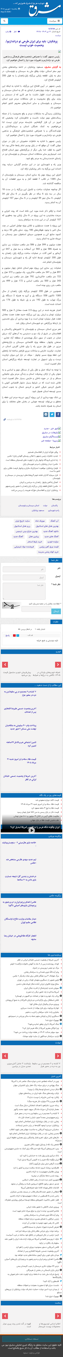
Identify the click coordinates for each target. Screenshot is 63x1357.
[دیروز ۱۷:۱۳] (49, 747)
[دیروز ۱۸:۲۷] (49, 730)
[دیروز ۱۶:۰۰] (49, 941)
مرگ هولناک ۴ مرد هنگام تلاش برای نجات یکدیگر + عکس (36, 975)
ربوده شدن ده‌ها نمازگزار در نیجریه (45, 1175)
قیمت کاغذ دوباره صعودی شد (47, 800)
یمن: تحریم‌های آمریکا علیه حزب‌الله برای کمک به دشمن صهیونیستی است (33, 1150)
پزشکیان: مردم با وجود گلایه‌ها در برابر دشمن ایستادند (37, 1125)
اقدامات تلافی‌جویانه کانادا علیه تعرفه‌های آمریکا (40, 1187)
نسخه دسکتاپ (31, 1339)
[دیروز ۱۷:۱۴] (49, 847)
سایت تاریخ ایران (22, 521)
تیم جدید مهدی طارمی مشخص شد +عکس (21, 861)
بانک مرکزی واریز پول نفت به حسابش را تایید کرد (39, 1155)
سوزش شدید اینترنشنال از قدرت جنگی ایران (41, 988)
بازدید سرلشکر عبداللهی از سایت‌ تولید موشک (41, 1036)
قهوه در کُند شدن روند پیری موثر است (17, 1325)
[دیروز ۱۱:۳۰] (49, 881)
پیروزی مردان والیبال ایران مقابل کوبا (44, 1004)
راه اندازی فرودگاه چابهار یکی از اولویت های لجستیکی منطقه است (32, 460)
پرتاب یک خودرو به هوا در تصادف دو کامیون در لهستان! (37, 996)
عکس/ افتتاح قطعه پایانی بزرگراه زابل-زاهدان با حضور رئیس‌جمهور (31, 486)
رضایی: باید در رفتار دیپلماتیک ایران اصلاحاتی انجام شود (37, 1121)
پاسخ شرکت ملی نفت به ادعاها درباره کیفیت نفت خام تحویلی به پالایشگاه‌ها (35, 1276)
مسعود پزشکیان (38, 510)
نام (59, 568)
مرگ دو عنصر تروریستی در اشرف (45, 968)
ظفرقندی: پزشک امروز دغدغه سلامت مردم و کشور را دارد (36, 1167)
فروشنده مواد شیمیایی (24, 546)
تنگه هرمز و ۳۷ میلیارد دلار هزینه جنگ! (43, 1101)
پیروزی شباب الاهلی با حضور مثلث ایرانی (42, 1206)
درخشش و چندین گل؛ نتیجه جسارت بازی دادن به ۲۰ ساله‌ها (20, 878)
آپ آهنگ (54, 521)
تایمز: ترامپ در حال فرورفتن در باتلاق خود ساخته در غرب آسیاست (32, 1235)
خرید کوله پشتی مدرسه (48, 552)
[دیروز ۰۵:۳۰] (17, 1314)
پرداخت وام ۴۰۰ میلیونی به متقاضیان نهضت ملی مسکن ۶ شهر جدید (20, 727)
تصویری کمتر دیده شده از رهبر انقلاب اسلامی (40, 1179)
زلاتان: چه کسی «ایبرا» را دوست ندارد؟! (43, 1097)
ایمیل (57, 576)
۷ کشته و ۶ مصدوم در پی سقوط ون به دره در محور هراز (20, 693)
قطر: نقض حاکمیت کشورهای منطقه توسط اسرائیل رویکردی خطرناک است (33, 1201)
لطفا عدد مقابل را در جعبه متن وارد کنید (45, 603)
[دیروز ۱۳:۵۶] (49, 764)
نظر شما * (55, 584)
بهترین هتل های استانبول (47, 526)
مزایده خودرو (53, 541)
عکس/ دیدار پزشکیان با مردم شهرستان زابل (40, 464)
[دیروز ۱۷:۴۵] (17, 1053)
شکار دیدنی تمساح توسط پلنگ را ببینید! (43, 1089)
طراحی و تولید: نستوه (31, 1352)
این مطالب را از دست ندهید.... (47, 685)
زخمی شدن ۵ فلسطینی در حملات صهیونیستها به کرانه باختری (34, 1195)
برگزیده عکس (55, 895)
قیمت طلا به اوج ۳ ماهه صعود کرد (45, 808)
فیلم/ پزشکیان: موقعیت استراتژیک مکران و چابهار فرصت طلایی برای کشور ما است (32, 470)
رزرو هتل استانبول (22, 526)
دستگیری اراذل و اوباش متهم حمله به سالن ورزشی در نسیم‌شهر (33, 1016)
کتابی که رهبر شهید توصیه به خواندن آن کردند (40, 1223)
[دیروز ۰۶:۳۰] (46, 1314)
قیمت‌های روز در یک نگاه (50, 795)
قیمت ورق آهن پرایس (48, 546)
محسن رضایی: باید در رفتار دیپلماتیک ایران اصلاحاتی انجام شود (34, 1133)
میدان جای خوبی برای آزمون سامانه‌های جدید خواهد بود (37, 1255)
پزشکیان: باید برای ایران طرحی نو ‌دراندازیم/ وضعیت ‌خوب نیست (32, 43)
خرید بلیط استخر (34, 541)
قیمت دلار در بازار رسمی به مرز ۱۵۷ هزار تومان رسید (38, 812)
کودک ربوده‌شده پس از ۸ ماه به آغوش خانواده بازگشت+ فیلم (34, 963)
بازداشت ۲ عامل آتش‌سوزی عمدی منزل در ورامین (19, 1065)
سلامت (58, 1303)
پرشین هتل (34, 536)
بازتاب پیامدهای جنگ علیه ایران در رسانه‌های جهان (39, 1093)
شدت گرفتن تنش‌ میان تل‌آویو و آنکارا (44, 1163)
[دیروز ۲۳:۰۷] (49, 696)
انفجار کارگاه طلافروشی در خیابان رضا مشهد (20, 937)
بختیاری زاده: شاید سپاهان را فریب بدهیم (42, 1012)
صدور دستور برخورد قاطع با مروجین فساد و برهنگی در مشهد (35, 1183)
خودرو (58, 651)
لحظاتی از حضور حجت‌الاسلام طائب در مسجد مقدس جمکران (34, 1191)
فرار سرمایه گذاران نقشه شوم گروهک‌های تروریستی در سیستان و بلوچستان (32, 477)
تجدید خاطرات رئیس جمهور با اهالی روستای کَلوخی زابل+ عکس (32, 456)
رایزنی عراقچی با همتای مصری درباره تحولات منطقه (38, 1218)
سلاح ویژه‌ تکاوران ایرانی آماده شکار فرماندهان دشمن (37, 984)
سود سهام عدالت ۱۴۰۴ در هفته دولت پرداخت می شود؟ (36, 1032)
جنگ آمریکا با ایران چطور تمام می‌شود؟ (43, 1024)
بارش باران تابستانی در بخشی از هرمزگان (42, 1270)
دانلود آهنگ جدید (50, 531)
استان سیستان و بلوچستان (28, 505)
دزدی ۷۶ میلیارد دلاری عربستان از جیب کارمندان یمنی (37, 1266)
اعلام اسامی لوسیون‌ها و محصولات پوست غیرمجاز (49, 1325)
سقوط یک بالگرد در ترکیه (49, 1243)
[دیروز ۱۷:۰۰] (49, 924)
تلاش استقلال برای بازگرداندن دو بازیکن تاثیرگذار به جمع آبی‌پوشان (32, 1000)
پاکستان (54, 505)
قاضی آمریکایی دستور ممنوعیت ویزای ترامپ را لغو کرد (37, 1247)
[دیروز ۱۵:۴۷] (49, 864)
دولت (45, 505)
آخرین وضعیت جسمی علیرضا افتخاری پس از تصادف (20, 710)
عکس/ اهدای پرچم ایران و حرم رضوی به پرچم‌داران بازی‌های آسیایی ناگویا (19, 903)
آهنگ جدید (18, 536)
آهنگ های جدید (51, 536)
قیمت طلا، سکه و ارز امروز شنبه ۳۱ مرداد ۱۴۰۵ (21, 761)
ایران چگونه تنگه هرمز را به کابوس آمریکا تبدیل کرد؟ (38, 1159)
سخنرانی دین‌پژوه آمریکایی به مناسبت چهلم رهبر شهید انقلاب (34, 1129)
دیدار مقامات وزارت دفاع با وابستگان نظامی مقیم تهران (20, 920)
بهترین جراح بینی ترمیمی (27, 531)
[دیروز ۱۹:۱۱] (49, 907)
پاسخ (8, 635)
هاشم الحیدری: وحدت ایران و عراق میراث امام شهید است (35, 1211)
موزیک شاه (40, 521)
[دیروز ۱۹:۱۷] (49, 713)
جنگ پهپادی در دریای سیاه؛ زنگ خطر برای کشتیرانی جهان (36, 1085)
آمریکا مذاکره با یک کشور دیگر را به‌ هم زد (42, 992)
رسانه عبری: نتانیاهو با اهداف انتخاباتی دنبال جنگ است (37, 1105)
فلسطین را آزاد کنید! (51, 1281)
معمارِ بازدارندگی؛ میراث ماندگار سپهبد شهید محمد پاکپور (36, 1109)
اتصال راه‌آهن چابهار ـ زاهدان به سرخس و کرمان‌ (39, 482)
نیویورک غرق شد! (52, 1020)
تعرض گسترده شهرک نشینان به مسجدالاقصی (40, 1227)
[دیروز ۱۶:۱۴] (46, 662)
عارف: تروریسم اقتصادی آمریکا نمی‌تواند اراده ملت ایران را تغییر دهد (32, 1239)
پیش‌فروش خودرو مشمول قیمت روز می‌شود (17, 674)
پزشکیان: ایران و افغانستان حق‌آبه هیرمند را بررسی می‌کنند (34, 490)
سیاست (53, 21)
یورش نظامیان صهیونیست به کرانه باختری (42, 1171)
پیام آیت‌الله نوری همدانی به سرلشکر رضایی (41, 972)
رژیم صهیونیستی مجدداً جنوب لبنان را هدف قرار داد (38, 1117)
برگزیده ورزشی (54, 836)
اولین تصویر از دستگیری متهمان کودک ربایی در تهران (38, 980)
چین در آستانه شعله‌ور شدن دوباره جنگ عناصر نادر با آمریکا (35, 1081)
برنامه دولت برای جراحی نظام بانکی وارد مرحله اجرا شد (37, 1231)
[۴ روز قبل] (17, 662)
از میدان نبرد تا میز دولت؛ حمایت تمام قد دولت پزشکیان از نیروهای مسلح (33, 1291)
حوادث (58, 1043)
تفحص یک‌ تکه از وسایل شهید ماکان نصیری (41, 1144)
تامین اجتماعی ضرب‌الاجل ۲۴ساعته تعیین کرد (21, 744)
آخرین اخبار (56, 1076)
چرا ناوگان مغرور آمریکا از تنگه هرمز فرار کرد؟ (40, 1028)
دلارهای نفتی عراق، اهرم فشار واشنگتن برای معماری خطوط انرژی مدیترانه (34, 1139)
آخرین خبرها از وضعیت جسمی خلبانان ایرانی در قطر (19, 777)
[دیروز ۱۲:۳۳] (49, 781)
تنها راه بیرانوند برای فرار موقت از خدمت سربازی (40, 1008)
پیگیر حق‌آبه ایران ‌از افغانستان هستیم (43, 452)
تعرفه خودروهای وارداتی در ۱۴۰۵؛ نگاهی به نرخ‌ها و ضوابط (46, 674)
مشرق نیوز (38, 8)
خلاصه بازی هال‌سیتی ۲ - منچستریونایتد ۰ (19, 844)
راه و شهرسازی (53, 510)
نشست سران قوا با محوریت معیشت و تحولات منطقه (38, 1285)
